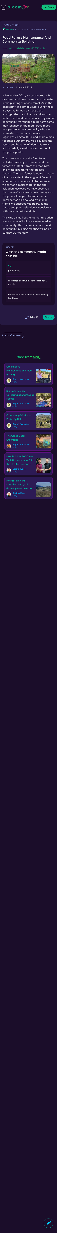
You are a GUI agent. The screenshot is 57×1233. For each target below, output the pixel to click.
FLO (19, 29)
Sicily (42, 48)
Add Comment (13, 335)
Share (48, 317)
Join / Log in (48, 7)
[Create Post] (48, 1223)
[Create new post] (48, 1223)
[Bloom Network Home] (18, 7)
